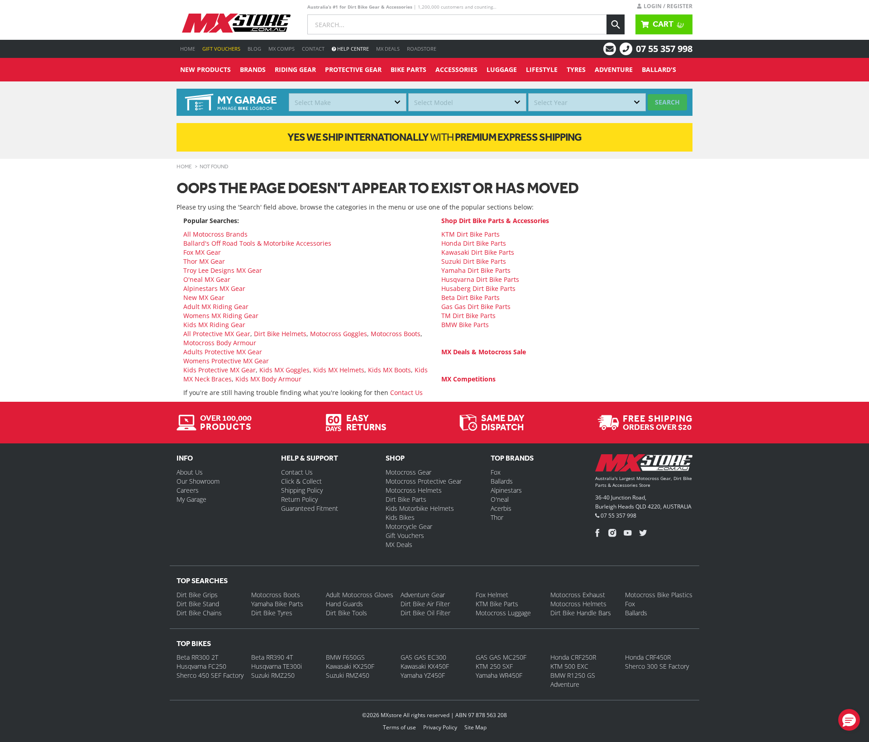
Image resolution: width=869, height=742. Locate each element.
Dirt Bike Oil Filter (425, 613)
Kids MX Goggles (284, 370)
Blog (254, 48)
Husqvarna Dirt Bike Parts (480, 279)
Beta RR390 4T (272, 657)
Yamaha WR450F (499, 675)
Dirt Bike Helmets (280, 333)
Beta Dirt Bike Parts (470, 297)
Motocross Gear (408, 472)
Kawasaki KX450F (425, 666)
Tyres (576, 69)
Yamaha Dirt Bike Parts (476, 270)
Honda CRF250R (573, 657)
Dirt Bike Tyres (271, 613)
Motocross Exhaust (577, 594)
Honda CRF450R (648, 657)
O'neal (500, 499)
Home (187, 48)
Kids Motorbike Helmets (420, 508)
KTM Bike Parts (497, 603)
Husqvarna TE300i (276, 666)
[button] (849, 720)
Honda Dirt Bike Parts (473, 243)
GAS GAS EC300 (423, 657)
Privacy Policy (440, 727)
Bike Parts (408, 69)
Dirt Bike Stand (198, 603)
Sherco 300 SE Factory (657, 666)
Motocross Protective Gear (424, 481)
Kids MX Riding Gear (214, 324)
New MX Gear (203, 297)
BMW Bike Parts (465, 324)
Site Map (475, 727)
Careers (188, 490)
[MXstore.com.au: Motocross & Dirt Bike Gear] (236, 23)
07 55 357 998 (664, 49)
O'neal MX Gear (206, 279)
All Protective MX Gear (216, 333)
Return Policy (299, 499)
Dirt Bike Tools (346, 613)
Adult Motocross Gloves (359, 594)
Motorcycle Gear (409, 526)
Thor (497, 517)
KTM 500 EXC (569, 666)
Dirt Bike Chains (199, 613)
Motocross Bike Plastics (658, 594)
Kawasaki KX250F (350, 666)
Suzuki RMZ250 (273, 675)
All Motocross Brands (215, 234)
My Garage (191, 499)
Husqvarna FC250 (201, 666)
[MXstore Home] (643, 464)
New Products (205, 69)
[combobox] (347, 102)
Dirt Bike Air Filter (425, 603)
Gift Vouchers (221, 48)
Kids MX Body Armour (268, 379)
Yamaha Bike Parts (277, 603)
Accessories (456, 69)
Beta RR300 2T (197, 657)
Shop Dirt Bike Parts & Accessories (495, 220)
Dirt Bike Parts (406, 499)
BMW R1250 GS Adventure (572, 680)
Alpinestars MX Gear (214, 288)
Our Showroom (198, 481)
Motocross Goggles (338, 333)
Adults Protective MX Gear (222, 351)
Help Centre (352, 48)
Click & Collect (301, 481)
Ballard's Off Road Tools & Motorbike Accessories (257, 243)
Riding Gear (295, 69)
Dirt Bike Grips (197, 594)
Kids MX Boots (389, 370)
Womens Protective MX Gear (226, 361)
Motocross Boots (395, 333)
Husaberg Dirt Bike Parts (478, 288)
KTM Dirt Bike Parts (470, 234)
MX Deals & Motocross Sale (483, 351)
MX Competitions (468, 379)
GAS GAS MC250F (501, 657)
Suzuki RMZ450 (347, 675)
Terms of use (399, 727)
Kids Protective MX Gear (219, 370)
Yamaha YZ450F (423, 675)
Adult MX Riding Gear (215, 306)
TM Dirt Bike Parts (468, 315)
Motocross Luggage (503, 613)
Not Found (214, 166)
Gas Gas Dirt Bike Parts (476, 306)
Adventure (614, 69)
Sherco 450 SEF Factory (210, 675)
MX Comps (281, 48)
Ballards (502, 481)
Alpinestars (506, 490)
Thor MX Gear (204, 261)
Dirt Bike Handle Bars (580, 613)
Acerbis (501, 508)
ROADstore (421, 48)
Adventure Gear (423, 594)
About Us (190, 472)
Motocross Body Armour (219, 342)
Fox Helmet (492, 594)
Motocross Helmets (414, 490)
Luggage (502, 69)
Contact (313, 48)
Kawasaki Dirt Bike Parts (477, 252)
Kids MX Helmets (338, 370)
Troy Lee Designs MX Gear (222, 270)
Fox (496, 472)
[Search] (615, 24)
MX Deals (388, 48)
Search (667, 102)
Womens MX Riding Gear (220, 315)
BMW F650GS (345, 657)
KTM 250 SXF (494, 666)
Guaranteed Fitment (309, 508)
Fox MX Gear (202, 252)
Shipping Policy (302, 490)
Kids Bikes (400, 517)
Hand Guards (344, 603)
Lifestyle (542, 69)
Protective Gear (353, 69)
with (434, 137)
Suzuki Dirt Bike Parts (473, 261)
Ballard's (659, 69)
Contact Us (406, 392)
